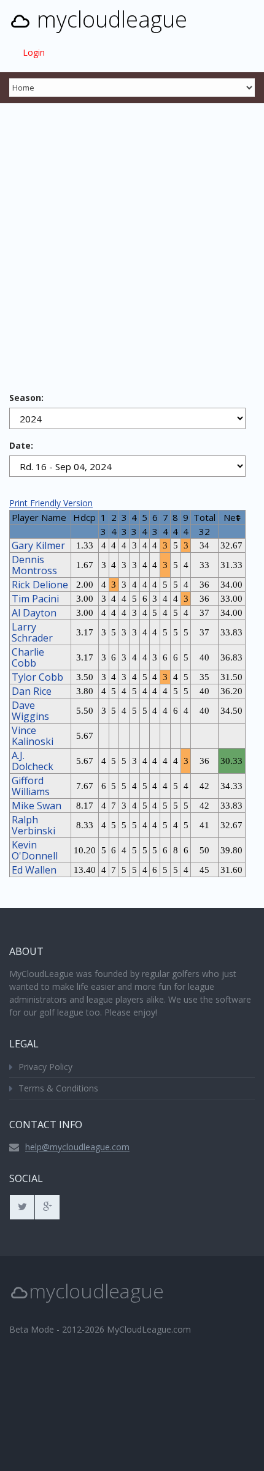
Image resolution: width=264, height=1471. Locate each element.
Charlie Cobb (28, 657)
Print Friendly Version (51, 503)
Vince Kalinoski (32, 736)
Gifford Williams (31, 786)
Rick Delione (40, 584)
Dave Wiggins (30, 710)
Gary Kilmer (38, 545)
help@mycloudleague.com (77, 1147)
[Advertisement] (132, 240)
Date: (21, 445)
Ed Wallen (34, 870)
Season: (26, 397)
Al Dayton (34, 612)
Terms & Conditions (58, 1088)
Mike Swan (36, 805)
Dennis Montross (34, 565)
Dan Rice (32, 691)
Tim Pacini (35, 598)
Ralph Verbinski (33, 825)
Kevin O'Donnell (35, 850)
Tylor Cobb (37, 677)
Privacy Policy (45, 1066)
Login (34, 52)
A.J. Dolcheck (32, 761)
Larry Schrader (32, 632)
